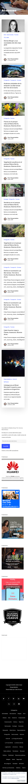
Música (21, 747)
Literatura (15, 747)
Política (5, 755)
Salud (13, 759)
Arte (5, 34)
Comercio (14, 717)
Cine (9, 717)
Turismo (16, 34)
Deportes (21, 722)
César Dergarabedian (12, 59)
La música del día (19, 742)
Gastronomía (10, 34)
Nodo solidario (7, 751)
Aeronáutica (13, 713)
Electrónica (13, 730)
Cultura (15, 722)
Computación (21, 717)
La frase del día (9, 742)
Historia (22, 734)
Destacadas (8, 726)
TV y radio (6, 37)
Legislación (8, 747)
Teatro (24, 767)
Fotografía (7, 80)
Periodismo (15, 751)
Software (6, 382)
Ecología (6, 199)
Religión (8, 759)
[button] (25, 2)
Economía (20, 726)
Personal (22, 751)
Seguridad (19, 759)
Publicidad (11, 755)
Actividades (5, 713)
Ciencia (4, 717)
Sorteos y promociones (8, 767)
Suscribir (5, 446)
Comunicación (8, 722)
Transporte (13, 80)
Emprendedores (8, 379)
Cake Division (18, 689)
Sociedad (15, 763)
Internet (15, 379)
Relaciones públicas (20, 755)
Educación (5, 730)
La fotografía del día (17, 738)
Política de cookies (15, 778)
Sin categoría (7, 763)
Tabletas (18, 767)
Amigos (19, 713)
